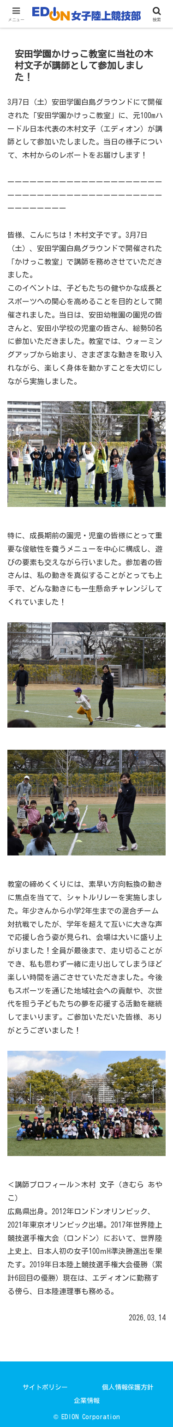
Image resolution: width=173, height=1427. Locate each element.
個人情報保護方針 (128, 1387)
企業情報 (87, 1400)
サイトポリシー (45, 1387)
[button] (155, 1196)
